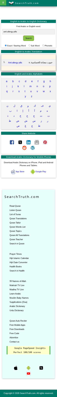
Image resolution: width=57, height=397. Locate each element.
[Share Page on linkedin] (29, 142)
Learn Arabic (15, 293)
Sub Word (35, 46)
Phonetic (48, 46)
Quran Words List (17, 227)
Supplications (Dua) (18, 302)
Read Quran (15, 206)
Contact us (14, 341)
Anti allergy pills (15, 62)
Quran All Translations (19, 235)
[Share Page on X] (20, 142)
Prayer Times (16, 254)
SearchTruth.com (26, 3)
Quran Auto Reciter (18, 321)
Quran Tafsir (15, 222)
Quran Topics (16, 231)
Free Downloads (17, 329)
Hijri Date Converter (18, 262)
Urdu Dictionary (17, 310)
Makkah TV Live (17, 285)
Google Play (40, 171)
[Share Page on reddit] (24, 148)
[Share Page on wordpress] (32, 148)
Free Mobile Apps (17, 325)
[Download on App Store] (16, 368)
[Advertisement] (28, 12)
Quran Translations (18, 218)
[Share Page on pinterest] (45, 142)
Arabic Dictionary (17, 306)
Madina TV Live (17, 289)
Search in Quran (17, 243)
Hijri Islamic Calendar (19, 258)
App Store (20, 171)
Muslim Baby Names (19, 298)
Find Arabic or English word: (28, 26)
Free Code (14, 333)
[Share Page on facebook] (12, 142)
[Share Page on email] (37, 142)
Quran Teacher (16, 239)
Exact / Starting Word (16, 46)
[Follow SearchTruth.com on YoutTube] (28, 373)
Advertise (14, 337)
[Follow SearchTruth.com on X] (41, 368)
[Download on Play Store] (29, 368)
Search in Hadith (17, 270)
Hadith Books (16, 266)
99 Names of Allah (18, 281)
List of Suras (15, 214)
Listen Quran (15, 210)
